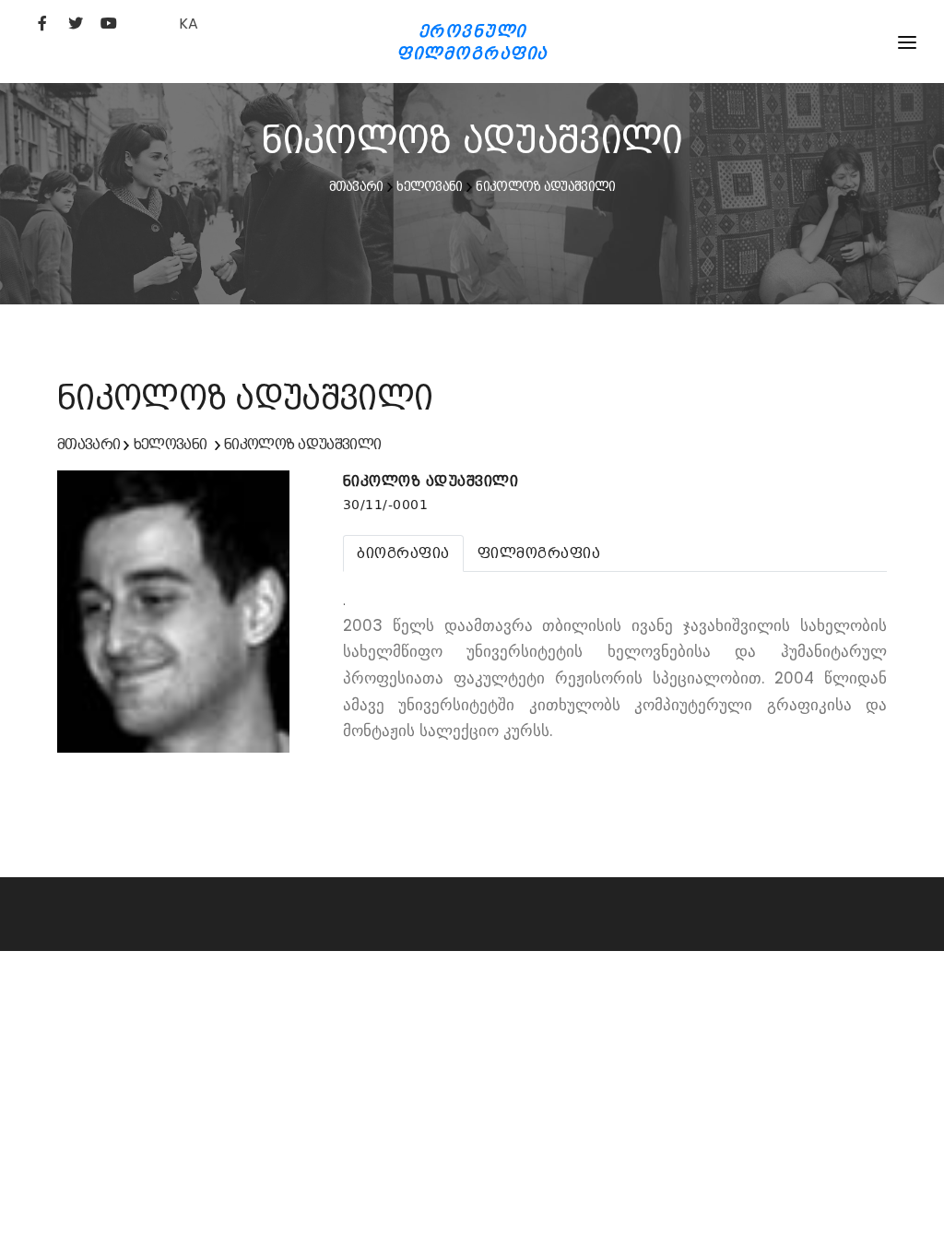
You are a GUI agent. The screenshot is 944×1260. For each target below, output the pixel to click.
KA (188, 23)
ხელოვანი (429, 186)
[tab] (403, 553)
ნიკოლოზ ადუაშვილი (545, 186)
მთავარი (356, 186)
